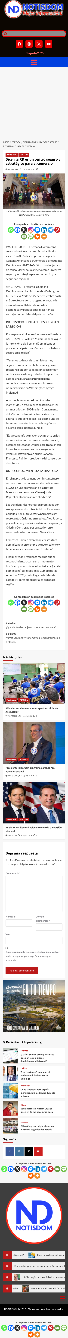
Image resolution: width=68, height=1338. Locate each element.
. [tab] (42, 1042)
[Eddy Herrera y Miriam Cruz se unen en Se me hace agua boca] (10, 1108)
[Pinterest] (57, 230)
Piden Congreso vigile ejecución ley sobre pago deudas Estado (37, 1128)
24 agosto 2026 (26, 716)
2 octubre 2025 (28, 169)
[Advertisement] (34, 103)
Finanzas (24, 1051)
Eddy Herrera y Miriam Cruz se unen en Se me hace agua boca (37, 1110)
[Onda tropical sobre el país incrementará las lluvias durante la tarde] (10, 1090)
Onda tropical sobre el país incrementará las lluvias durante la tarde (38, 1093)
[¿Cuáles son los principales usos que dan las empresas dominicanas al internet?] (10, 1055)
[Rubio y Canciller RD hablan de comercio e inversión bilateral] (34, 802)
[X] (24, 230)
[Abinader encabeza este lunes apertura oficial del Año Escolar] (34, 683)
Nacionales (11, 700)
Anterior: (31, 625)
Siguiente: (33, 638)
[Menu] (34, 62)
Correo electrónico (43, 918)
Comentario (13, 872)
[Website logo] (34, 9)
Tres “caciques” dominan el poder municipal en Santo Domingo (35, 1075)
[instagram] (19, 1151)
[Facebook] (19, 44)
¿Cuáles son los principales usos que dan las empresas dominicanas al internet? (37, 1058)
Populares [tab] (30, 1042)
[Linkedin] (44, 230)
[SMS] (31, 236)
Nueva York (11, 154)
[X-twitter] (39, 44)
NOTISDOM (13, 169)
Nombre (11, 916)
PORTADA (24, 154)
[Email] (24, 236)
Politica (24, 1068)
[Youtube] (48, 44)
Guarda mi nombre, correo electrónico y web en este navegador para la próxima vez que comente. (33, 955)
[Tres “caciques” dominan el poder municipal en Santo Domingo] (10, 1073)
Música (23, 1105)
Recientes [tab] (12, 1042)
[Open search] (4, 33)
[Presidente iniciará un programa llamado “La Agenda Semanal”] (34, 743)
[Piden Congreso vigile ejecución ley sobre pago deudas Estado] (10, 1125)
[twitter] (29, 1151)
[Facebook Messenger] (37, 230)
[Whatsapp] (11, 230)
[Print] (37, 236)
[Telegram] (51, 230)
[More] (44, 236)
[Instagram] (29, 44)
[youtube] (38, 1151)
